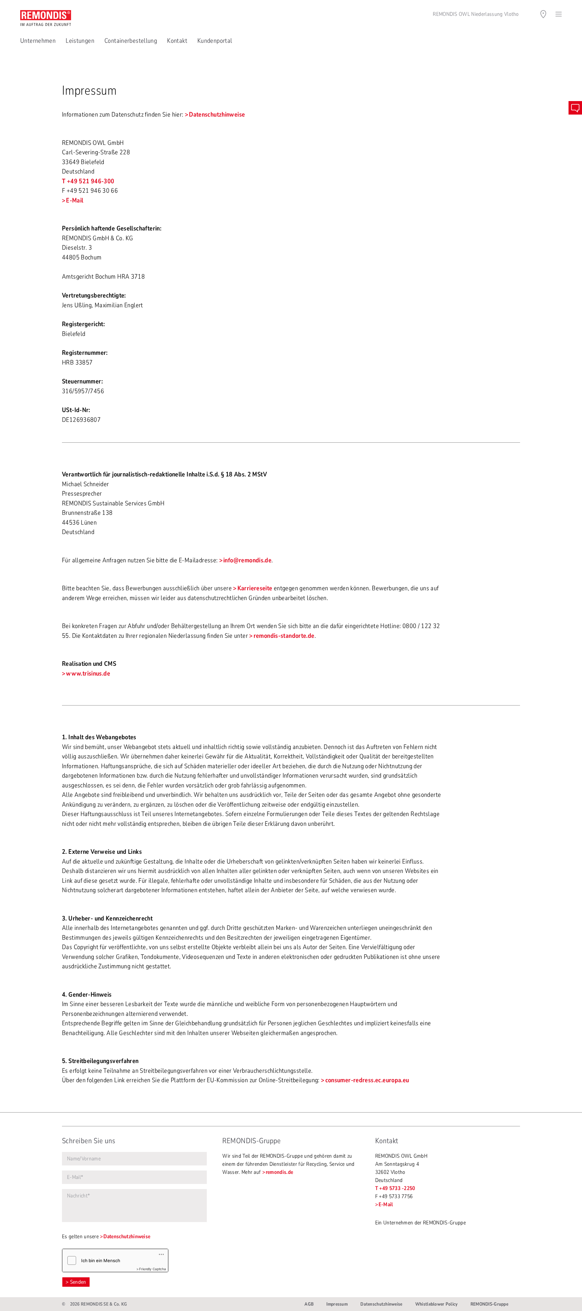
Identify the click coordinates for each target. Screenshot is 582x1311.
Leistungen (80, 40)
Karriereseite (254, 588)
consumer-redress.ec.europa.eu (367, 1080)
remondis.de (279, 1172)
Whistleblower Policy (436, 1304)
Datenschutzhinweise (217, 114)
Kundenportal (214, 40)
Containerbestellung (130, 40)
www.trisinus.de (88, 673)
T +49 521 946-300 (88, 181)
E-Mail (74, 200)
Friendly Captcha (152, 1269)
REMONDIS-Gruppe (489, 1304)
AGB (309, 1304)
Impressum (337, 1304)
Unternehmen (38, 40)
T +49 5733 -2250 (395, 1188)
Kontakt (177, 40)
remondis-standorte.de (284, 635)
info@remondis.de (247, 560)
